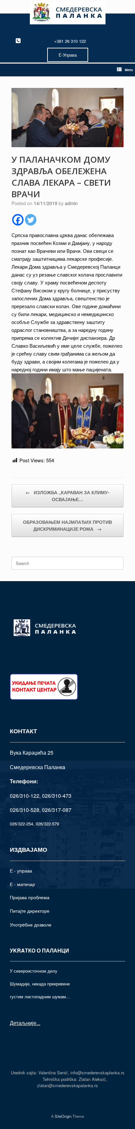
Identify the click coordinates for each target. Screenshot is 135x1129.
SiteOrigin (63, 1116)
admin (71, 203)
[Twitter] (30, 220)
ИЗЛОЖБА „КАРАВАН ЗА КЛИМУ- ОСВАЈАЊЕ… (67, 495)
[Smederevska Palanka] (67, 13)
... (38, 1023)
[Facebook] (18, 220)
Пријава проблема (29, 897)
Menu (129, 69)
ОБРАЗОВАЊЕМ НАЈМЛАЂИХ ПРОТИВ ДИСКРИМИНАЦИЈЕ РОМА (67, 525)
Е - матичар (22, 884)
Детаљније (23, 1023)
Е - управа (21, 870)
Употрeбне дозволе (30, 924)
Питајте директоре (29, 910)
